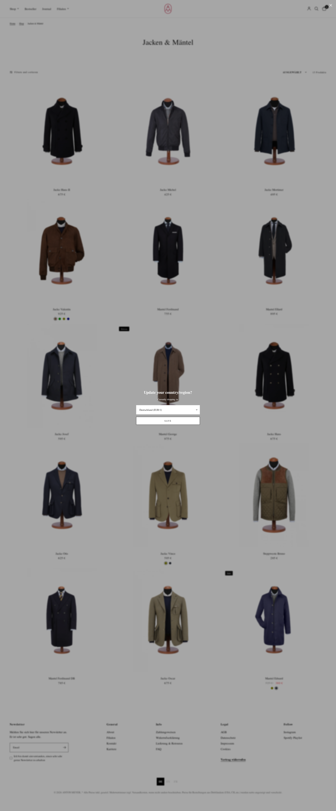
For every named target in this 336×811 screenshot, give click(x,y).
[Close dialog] (327, 724)
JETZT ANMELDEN (244, 777)
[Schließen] (330, 5)
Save (168, 420)
